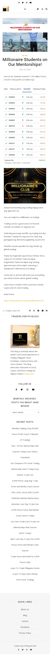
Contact (25, 621)
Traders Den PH (12, 310)
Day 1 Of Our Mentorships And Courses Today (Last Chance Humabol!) (25, 451)
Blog (25, 55)
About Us (25, 609)
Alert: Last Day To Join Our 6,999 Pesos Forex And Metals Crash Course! (25, 545)
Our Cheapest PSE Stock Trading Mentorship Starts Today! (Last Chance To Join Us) (25, 469)
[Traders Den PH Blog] (6, 9)
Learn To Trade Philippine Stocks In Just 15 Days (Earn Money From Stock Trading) (25, 574)
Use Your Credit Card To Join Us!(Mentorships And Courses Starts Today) (25, 527)
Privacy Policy (25, 633)
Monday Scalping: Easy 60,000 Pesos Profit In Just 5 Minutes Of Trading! (25, 434)
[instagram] (27, 2)
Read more (29, 373)
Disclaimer (25, 627)
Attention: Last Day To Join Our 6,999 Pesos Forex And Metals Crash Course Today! (25, 510)
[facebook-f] (19, 2)
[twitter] (23, 2)
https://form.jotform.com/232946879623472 (24, 300)
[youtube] (31, 2)
